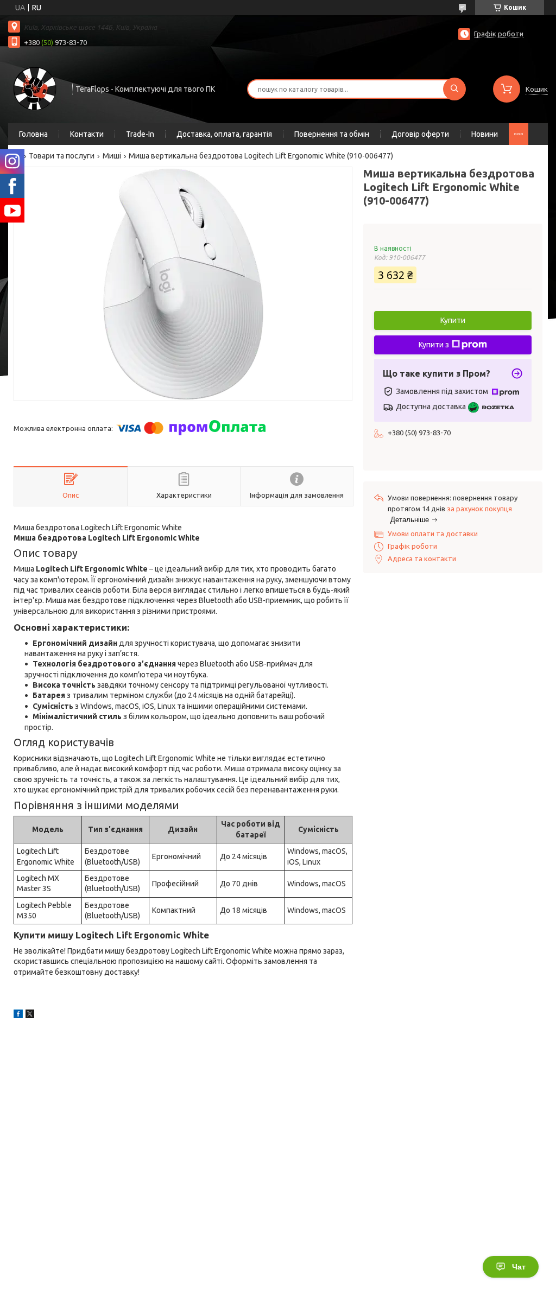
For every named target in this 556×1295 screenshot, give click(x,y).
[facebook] (18, 1015)
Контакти (87, 134)
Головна (33, 134)
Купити (452, 320)
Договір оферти (420, 134)
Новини (484, 134)
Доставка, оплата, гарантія (224, 134)
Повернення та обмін (331, 134)
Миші (112, 155)
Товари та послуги (61, 155)
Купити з (434, 344)
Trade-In (140, 134)
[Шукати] (454, 89)
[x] (30, 1015)
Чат (519, 1266)
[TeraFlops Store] (35, 88)
